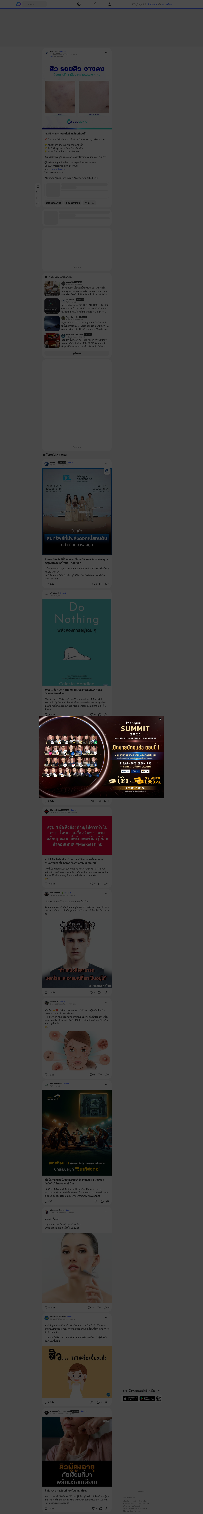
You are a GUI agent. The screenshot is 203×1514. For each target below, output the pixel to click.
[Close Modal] (160, 719)
